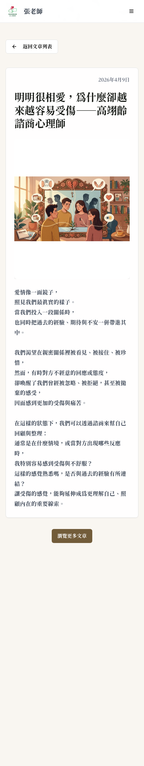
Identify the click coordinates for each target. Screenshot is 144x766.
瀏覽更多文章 (72, 536)
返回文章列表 (37, 46)
